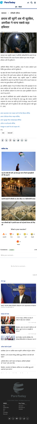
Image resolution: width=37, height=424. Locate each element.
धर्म (3, 411)
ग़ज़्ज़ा (3, 133)
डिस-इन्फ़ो (5, 414)
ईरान (4, 409)
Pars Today (8, 2)
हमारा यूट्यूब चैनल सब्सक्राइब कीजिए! (11, 120)
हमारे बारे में (21, 406)
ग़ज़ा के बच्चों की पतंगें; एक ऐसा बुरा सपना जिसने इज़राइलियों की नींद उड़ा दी (18, 174)
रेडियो (20, 7)
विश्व (4, 406)
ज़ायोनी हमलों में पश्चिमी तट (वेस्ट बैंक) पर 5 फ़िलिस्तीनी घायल (18, 199)
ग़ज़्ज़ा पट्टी (10, 133)
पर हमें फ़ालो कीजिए (9, 123)
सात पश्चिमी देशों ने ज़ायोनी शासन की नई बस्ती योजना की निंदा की (18, 223)
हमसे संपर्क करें (22, 407)
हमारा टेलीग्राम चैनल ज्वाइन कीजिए (10, 116)
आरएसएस (21, 409)
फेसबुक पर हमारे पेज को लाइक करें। (10, 127)
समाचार (3, 13)
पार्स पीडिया (5, 412)
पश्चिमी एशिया (15, 13)
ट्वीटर (2, 123)
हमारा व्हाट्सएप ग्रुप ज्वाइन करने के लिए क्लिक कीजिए (15, 113)
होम (16, 7)
